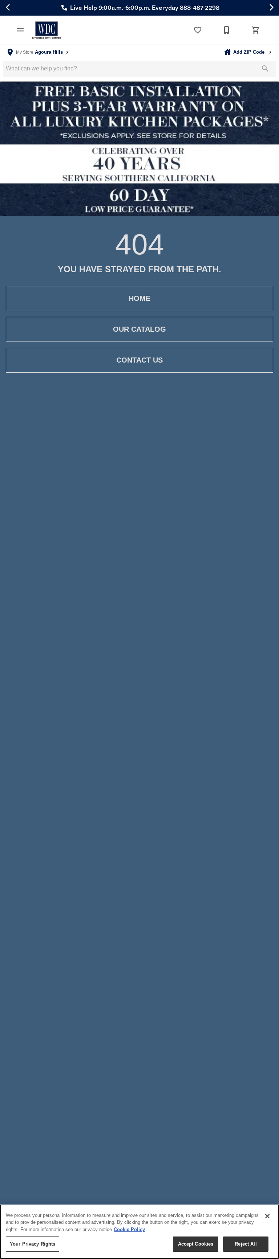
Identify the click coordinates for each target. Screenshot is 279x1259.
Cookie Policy (129, 1229)
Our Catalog (139, 329)
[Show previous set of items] (8, 7)
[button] (20, 30)
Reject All (245, 1244)
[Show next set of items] (271, 7)
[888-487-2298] (226, 30)
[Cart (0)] (255, 30)
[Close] (267, 1216)
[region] (139, 1232)
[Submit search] (265, 68)
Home (139, 298)
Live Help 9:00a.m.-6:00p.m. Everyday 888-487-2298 (144, 7)
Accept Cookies (196, 1244)
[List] (197, 30)
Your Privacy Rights (32, 1244)
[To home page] (46, 30)
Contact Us (139, 360)
